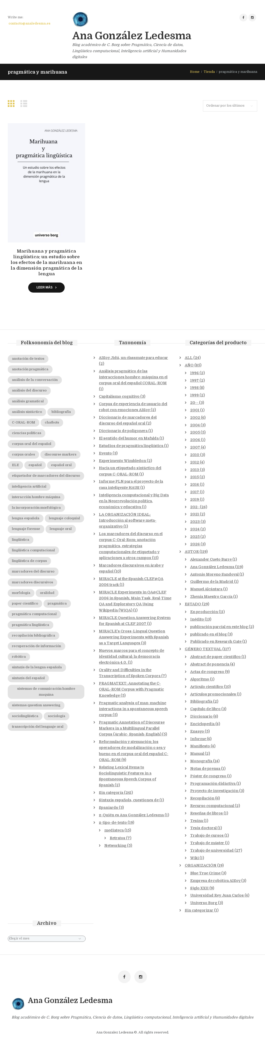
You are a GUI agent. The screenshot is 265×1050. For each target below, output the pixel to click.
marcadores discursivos (32, 582)
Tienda (209, 72)
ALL (189, 358)
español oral (61, 465)
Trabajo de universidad (212, 850)
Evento (105, 453)
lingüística (20, 540)
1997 (194, 380)
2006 (195, 440)
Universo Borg (203, 903)
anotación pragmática (30, 369)
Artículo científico (206, 687)
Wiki (194, 858)
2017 (194, 492)
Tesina (196, 821)
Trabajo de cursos (207, 835)
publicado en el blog (208, 634)
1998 (194, 388)
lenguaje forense (26, 529)
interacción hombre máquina (36, 497)
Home (195, 72)
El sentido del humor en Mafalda (129, 438)
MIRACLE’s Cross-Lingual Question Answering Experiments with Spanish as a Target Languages (134, 637)
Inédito (197, 619)
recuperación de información (36, 646)
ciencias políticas (26, 433)
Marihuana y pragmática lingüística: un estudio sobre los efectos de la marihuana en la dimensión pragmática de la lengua (46, 262)
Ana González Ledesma (212, 567)
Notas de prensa (205, 768)
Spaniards (108, 807)
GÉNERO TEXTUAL (203, 649)
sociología (56, 716)
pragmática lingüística (30, 625)
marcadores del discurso (33, 571)
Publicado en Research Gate (215, 641)
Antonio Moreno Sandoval (214, 574)
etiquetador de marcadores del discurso (46, 475)
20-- (194, 403)
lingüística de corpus (29, 561)
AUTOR (192, 552)
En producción (204, 612)
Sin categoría (111, 792)
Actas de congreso (207, 672)
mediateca (114, 830)
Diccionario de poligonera (123, 431)
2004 (195, 425)
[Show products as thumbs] (12, 103)
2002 (195, 418)
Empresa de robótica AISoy (215, 881)
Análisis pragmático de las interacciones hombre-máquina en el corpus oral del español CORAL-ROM (133, 377)
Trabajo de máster (207, 843)
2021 (194, 514)
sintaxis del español (28, 678)
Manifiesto (200, 746)
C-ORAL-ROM (23, 422)
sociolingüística (25, 716)
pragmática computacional (34, 614)
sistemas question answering (36, 705)
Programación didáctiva (212, 783)
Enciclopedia (202, 724)
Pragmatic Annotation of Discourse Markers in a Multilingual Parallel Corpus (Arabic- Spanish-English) (132, 728)
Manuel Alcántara (206, 589)
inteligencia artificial (29, 486)
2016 (194, 484)
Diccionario (201, 716)
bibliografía (61, 412)
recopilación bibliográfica (33, 635)
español (35, 465)
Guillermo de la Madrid (211, 581)
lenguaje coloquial (64, 518)
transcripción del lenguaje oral (37, 726)
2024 (195, 529)
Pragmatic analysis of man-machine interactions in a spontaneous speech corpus (133, 709)
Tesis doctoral (203, 828)
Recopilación (202, 798)
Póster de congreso (208, 776)
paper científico (25, 603)
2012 (194, 462)
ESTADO (193, 604)
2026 (195, 544)
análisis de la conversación (35, 380)
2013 (194, 470)
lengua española (25, 518)
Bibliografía (201, 701)
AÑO (189, 365)
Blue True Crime (205, 873)
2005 (195, 432)
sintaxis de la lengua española (37, 667)
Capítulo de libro (205, 709)
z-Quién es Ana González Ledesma (131, 815)
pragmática (57, 603)
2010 (194, 455)
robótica (19, 657)
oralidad (47, 593)
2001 (194, 410)
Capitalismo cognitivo (119, 396)
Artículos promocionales (213, 694)
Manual (197, 753)
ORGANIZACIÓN (200, 865)
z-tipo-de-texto (113, 822)
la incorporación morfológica (36, 508)
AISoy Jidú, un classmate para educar (133, 358)
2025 (195, 537)
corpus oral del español (31, 444)
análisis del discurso (29, 390)
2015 (194, 477)
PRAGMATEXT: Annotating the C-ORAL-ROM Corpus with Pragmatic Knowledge (131, 689)
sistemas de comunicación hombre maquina (46, 691)
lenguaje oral (61, 529)
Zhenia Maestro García (211, 596)
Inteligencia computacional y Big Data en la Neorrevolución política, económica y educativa (134, 501)
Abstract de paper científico (215, 657)
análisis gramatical (28, 401)
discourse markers (60, 454)
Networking (115, 845)
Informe (198, 739)
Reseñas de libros (206, 813)
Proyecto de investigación (214, 791)
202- (194, 507)
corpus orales (23, 454)
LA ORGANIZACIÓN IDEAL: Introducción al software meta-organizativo (127, 520)
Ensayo (197, 731)
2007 (195, 447)
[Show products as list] (25, 103)
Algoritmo (199, 679)
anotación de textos (28, 359)
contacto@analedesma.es (29, 23)
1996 (194, 373)
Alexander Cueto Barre (211, 559)
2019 (194, 499)
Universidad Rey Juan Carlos (217, 895)
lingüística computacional (33, 550)
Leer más (44, 287)
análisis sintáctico (27, 412)
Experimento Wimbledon (122, 461)
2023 (195, 522)
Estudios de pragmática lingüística (131, 446)
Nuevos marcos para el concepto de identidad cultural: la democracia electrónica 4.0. (131, 656)
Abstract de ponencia (209, 664)
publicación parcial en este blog (219, 627)
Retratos (117, 838)
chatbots (52, 422)
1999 (194, 395)
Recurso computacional (212, 806)
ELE (15, 465)
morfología (21, 593)
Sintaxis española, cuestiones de (129, 800)
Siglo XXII (199, 888)
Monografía (201, 761)
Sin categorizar (199, 910)
